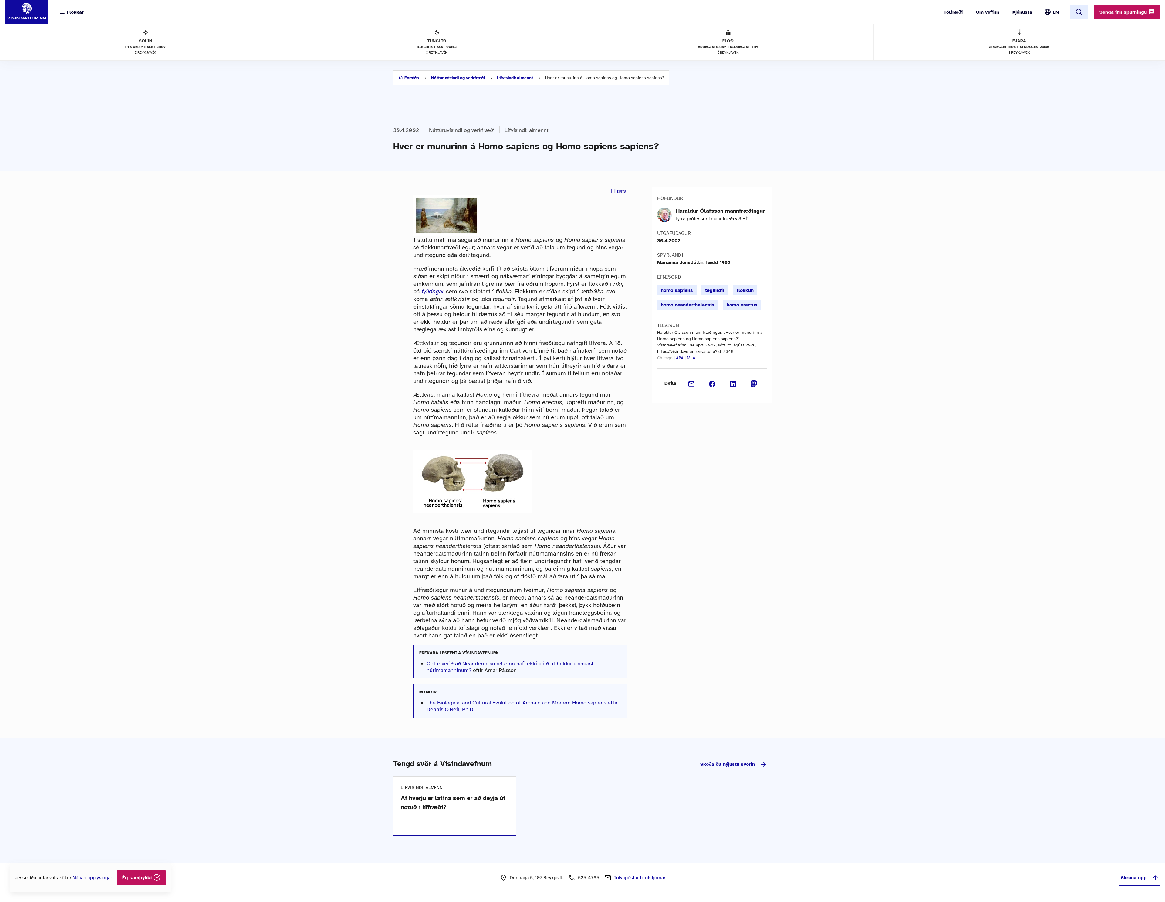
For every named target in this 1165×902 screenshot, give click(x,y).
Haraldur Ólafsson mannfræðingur (720, 211)
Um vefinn (987, 12)
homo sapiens (677, 290)
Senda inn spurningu (1123, 12)
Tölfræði (953, 12)
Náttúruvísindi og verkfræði (458, 77)
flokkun (745, 290)
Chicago (665, 357)
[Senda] (691, 383)
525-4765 (588, 878)
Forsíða (411, 77)
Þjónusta (1022, 12)
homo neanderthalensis (687, 305)
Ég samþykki (137, 878)
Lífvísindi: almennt (515, 77)
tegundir (714, 290)
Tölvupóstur (639, 878)
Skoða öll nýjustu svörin (727, 764)
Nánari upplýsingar (92, 878)
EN (1056, 12)
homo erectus (742, 305)
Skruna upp (1134, 878)
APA (680, 357)
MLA (691, 357)
